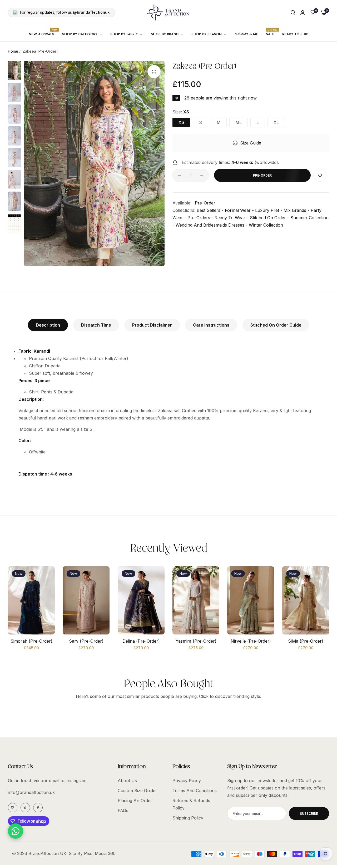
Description (48, 325)
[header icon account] (302, 12)
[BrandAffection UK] (168, 12)
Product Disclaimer (152, 325)
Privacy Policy (186, 780)
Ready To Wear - (232, 217)
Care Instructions (211, 325)
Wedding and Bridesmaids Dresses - (211, 225)
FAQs (123, 810)
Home (13, 51)
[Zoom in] (154, 71)
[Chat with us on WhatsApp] (15, 831)
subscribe (309, 814)
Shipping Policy (187, 818)
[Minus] (179, 175)
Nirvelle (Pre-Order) (251, 641)
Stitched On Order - (269, 217)
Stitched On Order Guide (275, 325)
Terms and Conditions (194, 790)
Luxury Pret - (268, 210)
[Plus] (201, 175)
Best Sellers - (210, 210)
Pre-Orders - (200, 217)
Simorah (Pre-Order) (31, 641)
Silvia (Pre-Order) (305, 641)
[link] (82, 34)
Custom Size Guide (136, 790)
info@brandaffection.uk (31, 792)
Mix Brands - (296, 210)
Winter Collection (266, 225)
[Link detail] (12, 807)
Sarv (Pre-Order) (86, 641)
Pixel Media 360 (100, 853)
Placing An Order (135, 800)
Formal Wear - (239, 210)
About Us (127, 780)
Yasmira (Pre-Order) (196, 641)
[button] (319, 175)
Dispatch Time (96, 325)
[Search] (293, 12)
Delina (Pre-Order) (141, 641)
